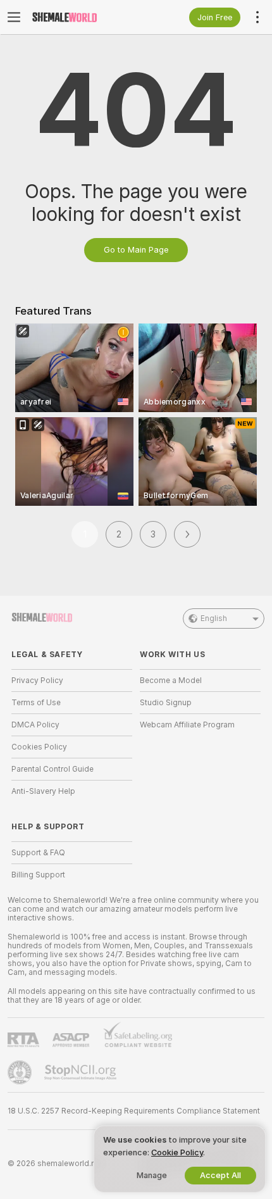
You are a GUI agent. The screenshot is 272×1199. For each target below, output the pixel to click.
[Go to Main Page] (82, 17)
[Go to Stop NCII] (81, 1072)
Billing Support (38, 874)
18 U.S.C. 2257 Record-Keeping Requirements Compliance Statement (134, 1111)
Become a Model (171, 680)
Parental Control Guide (52, 769)
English (214, 618)
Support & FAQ (38, 852)
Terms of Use (36, 702)
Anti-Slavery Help (43, 791)
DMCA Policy (35, 724)
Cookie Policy (177, 1152)
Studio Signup (166, 702)
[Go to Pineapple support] (21, 1072)
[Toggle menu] (14, 17)
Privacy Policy (37, 680)
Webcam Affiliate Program (187, 724)
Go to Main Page (136, 249)
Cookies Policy (39, 747)
